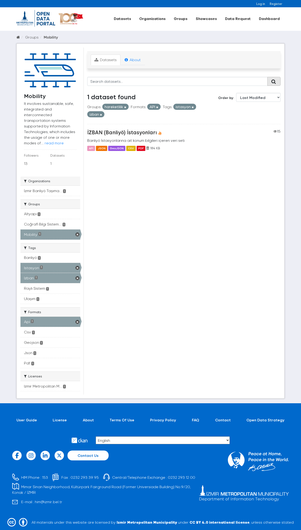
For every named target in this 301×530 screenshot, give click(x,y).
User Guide (26, 419)
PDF (141, 148)
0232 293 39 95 (85, 477)
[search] (274, 81)
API (91, 148)
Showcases (206, 18)
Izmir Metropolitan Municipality (147, 522)
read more (54, 142)
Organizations (152, 18)
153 (45, 477)
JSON (102, 148)
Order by (225, 97)
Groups (180, 18)
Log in (260, 4)
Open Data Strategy (265, 419)
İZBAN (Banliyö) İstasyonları (122, 132)
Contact (223, 419)
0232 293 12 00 (181, 477)
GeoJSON (117, 148)
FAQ (195, 419)
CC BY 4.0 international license (220, 522)
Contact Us (88, 455)
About (135, 59)
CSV (131, 148)
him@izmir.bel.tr (48, 501)
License (60, 419)
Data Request (238, 18)
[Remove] (125, 107)
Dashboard (269, 18)
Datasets (122, 18)
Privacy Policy (163, 419)
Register (276, 4)
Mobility (51, 37)
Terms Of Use (122, 419)
